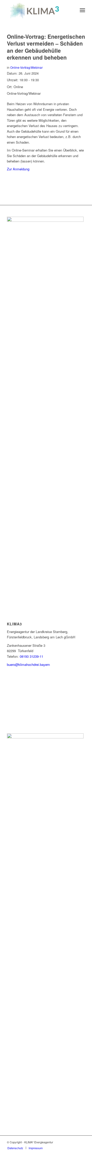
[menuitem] (82, 10)
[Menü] (82, 10)
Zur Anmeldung (18, 169)
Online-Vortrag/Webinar (26, 67)
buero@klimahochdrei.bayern (28, 664)
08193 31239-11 (31, 656)
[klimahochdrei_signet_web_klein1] (38, 10)
